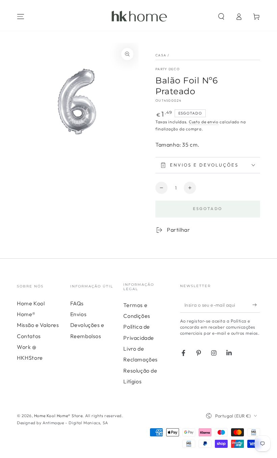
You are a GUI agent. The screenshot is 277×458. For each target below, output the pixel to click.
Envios (78, 314)
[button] (221, 16)
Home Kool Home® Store (58, 415)
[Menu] (20, 16)
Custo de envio (204, 121)
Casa (160, 55)
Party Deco (167, 69)
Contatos (29, 336)
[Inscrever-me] (256, 305)
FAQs (77, 303)
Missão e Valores (38, 325)
